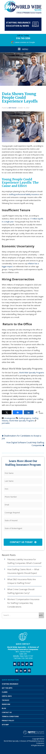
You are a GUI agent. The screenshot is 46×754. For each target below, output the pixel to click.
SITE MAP (5, 725)
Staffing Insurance (10, 684)
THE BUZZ (5, 700)
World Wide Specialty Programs (31, 372)
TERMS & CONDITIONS (10, 716)
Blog (4, 708)
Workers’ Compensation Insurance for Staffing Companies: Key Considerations (23, 603)
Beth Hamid (12, 108)
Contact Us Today (21, 542)
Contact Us (7, 712)
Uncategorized (10, 418)
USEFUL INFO (7, 696)
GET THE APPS (7, 688)
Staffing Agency (25, 418)
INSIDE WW (6, 704)
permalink (6, 423)
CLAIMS (4, 692)
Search (40, 615)
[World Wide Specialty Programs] (23, 7)
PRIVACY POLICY (8, 720)
